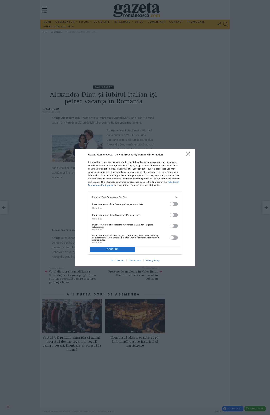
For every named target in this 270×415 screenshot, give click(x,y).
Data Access (135, 260)
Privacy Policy (153, 260)
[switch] (174, 204)
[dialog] (135, 207)
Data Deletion (117, 260)
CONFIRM (112, 249)
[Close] (189, 155)
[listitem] (135, 197)
